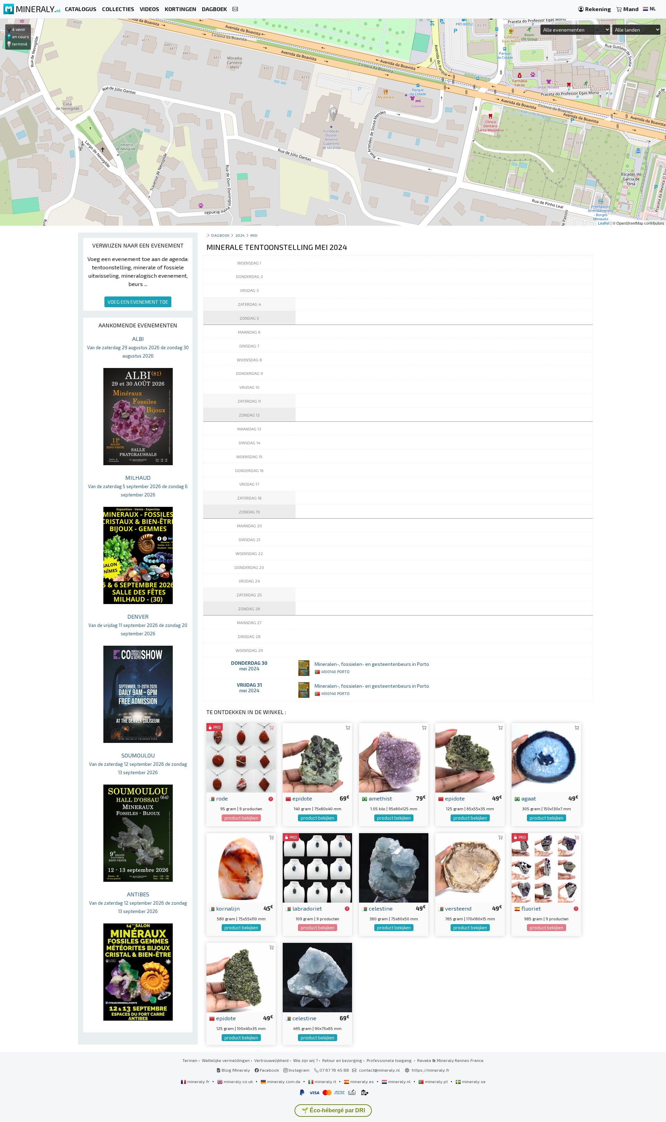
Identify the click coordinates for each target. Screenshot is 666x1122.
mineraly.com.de (283, 1081)
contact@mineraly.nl (379, 1069)
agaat (528, 798)
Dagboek (220, 235)
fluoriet (530, 908)
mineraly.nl (399, 1081)
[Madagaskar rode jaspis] (241, 757)
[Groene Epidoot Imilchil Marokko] (241, 976)
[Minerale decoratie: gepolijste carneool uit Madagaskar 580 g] (241, 867)
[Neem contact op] (235, 9)
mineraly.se (473, 1081)
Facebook (269, 1069)
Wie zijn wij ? (305, 1060)
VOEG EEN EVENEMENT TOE (138, 302)
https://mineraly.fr (431, 1069)
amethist (379, 798)
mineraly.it (325, 1081)
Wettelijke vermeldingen (226, 1060)
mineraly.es (362, 1081)
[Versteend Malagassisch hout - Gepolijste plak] (470, 867)
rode (221, 798)
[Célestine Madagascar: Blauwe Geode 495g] (317, 976)
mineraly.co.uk (238, 1081)
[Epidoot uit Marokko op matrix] (470, 757)
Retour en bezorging (342, 1060)
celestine (380, 908)
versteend (457, 908)
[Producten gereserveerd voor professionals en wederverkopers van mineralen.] (270, 799)
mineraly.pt (436, 1081)
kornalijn (227, 908)
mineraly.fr (198, 1081)
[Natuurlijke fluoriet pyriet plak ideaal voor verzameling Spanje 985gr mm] (546, 867)
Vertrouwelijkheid (271, 1060)
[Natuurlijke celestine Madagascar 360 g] (393, 867)
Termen (189, 1060)
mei (254, 235)
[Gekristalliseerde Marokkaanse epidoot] (317, 757)
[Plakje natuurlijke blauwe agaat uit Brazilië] (546, 757)
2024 (240, 235)
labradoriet (306, 908)
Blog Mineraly (235, 1069)
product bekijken (241, 818)
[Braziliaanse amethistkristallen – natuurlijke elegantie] (393, 757)
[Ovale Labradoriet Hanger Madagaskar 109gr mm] (317, 867)
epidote (301, 798)
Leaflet (603, 223)
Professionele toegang (390, 1060)
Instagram (298, 1069)
